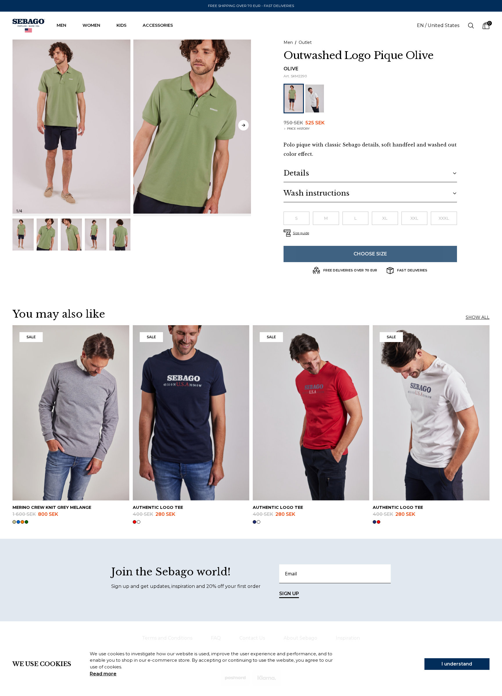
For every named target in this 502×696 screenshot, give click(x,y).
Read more (103, 674)
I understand (457, 664)
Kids (121, 25)
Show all (478, 317)
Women (91, 25)
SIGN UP (289, 593)
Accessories (158, 25)
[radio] (296, 218)
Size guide (301, 233)
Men (61, 25)
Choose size (370, 254)
